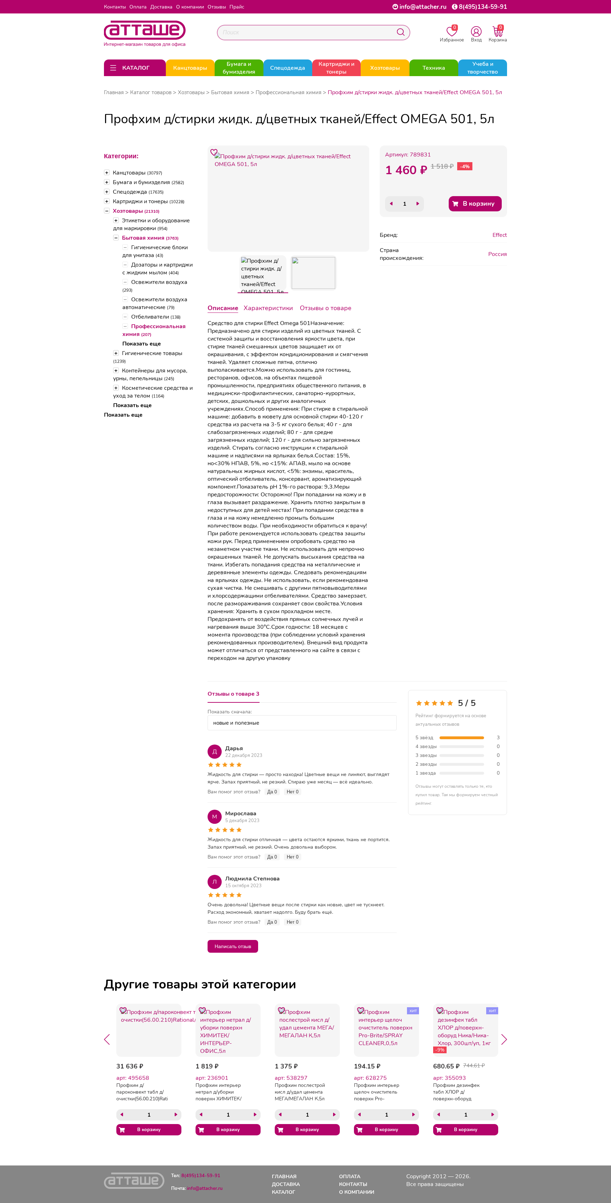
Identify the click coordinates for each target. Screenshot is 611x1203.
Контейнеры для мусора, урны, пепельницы (150, 374)
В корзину (479, 203)
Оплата (138, 7)
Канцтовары (137, 173)
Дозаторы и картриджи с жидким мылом (157, 268)
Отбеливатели (156, 317)
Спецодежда (138, 192)
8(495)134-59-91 (483, 7)
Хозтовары (136, 211)
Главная (114, 92)
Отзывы (217, 7)
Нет (292, 791)
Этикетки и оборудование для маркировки (151, 224)
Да (272, 791)
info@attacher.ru (423, 7)
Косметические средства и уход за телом (153, 392)
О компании (190, 7)
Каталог (283, 1192)
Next (504, 1039)
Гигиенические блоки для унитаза (155, 251)
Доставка (161, 7)
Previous (106, 1039)
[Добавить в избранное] (214, 152)
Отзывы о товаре (325, 308)
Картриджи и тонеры (149, 201)
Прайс (236, 7)
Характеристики (268, 308)
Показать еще (141, 344)
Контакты (115, 7)
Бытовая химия (150, 238)
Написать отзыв (233, 946)
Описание (223, 308)
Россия (497, 254)
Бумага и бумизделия (148, 182)
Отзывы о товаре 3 (234, 694)
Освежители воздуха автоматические (154, 303)
